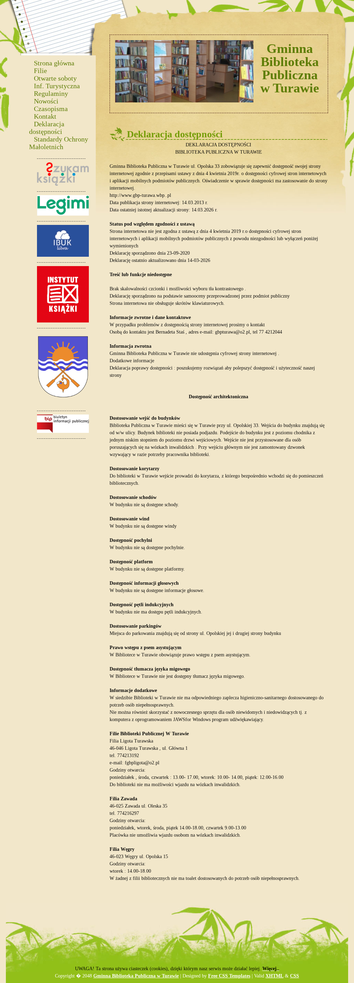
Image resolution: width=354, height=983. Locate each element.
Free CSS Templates (229, 976)
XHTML (274, 976)
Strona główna (54, 62)
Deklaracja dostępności (46, 127)
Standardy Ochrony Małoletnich (58, 142)
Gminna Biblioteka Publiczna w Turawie (136, 976)
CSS (294, 976)
